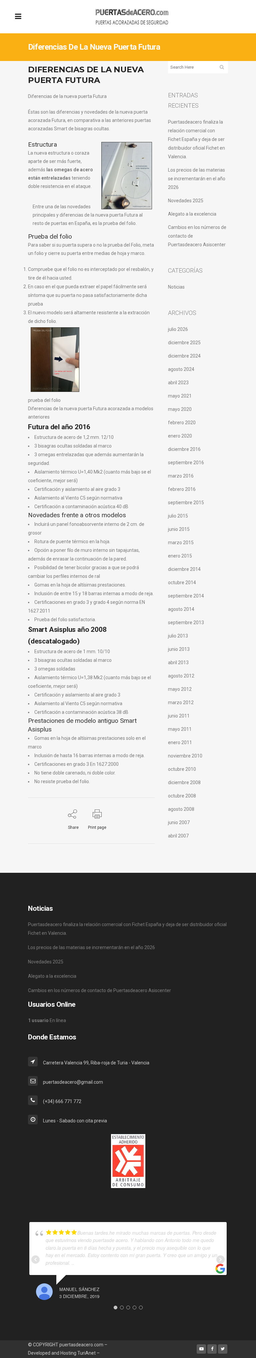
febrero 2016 (182, 489)
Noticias (176, 287)
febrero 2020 (182, 422)
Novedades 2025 (185, 200)
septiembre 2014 (186, 596)
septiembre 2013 (186, 622)
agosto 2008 (181, 809)
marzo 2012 (181, 702)
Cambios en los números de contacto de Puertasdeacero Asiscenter (99, 990)
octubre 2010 (182, 769)
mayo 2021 (180, 396)
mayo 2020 (180, 409)
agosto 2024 (181, 369)
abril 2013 (178, 662)
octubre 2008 (182, 795)
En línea (47, 1020)
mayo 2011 (180, 729)
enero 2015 (180, 556)
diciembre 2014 (184, 569)
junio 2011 (179, 715)
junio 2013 (179, 649)
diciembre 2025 (184, 342)
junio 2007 (179, 822)
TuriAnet (86, 1353)
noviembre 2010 (185, 755)
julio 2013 (178, 636)
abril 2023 (178, 382)
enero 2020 (180, 436)
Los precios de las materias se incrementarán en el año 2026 (196, 178)
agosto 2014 (181, 609)
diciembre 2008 (184, 782)
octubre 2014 (182, 582)
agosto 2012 (181, 676)
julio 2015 (178, 516)
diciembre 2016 (184, 449)
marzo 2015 (181, 542)
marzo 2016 (181, 476)
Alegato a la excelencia (192, 214)
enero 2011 (180, 742)
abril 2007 (178, 835)
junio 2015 (179, 529)
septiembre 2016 (186, 462)
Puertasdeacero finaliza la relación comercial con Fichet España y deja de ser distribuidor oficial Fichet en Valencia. (196, 139)
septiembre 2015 (186, 502)
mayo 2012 (180, 689)
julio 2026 (178, 329)
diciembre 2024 (184, 356)
